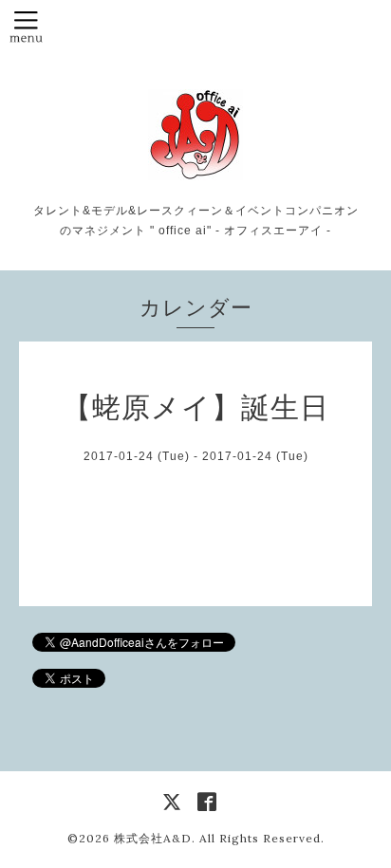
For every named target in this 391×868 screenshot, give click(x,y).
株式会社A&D (153, 838)
